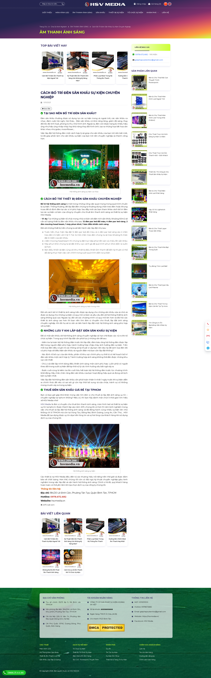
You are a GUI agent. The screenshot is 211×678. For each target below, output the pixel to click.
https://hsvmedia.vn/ (150, 616)
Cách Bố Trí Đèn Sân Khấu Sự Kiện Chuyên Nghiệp (111, 27)
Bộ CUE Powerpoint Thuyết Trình (86, 660)
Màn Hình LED (45, 649)
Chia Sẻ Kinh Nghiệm (59, 27)
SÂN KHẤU (100, 12)
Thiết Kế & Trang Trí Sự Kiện (116, 660)
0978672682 (146, 607)
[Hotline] (208, 324)
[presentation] (44, 67)
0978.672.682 (141, 54)
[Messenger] (208, 348)
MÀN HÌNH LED (62, 12)
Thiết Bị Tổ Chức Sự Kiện (82, 652)
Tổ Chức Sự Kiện (79, 649)
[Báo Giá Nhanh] (208, 330)
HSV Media (46, 404)
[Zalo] (208, 342)
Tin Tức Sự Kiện (112, 652)
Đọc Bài (47, 109)
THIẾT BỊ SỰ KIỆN (116, 12)
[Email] (208, 336)
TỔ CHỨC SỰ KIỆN (135, 12)
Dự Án (108, 649)
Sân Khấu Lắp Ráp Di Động (50, 660)
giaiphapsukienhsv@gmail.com (149, 60)
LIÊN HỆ (165, 12)
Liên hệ (142, 649)
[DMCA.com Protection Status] (106, 628)
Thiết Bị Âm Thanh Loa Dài (50, 656)
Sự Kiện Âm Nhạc (112, 656)
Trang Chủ (43, 27)
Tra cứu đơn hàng (146, 652)
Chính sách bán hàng (147, 660)
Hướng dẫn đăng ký (147, 656)
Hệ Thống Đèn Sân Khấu (49, 652)
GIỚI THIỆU (47, 12)
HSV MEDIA (74, 671)
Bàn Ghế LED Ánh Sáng (82, 656)
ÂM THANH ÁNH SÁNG (82, 12)
